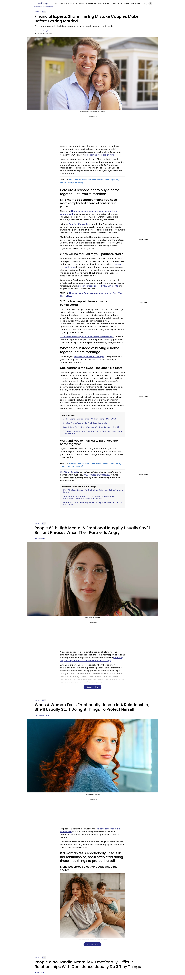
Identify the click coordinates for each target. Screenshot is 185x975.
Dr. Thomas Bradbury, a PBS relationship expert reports (87, 336)
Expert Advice (135, 4)
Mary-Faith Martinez (42, 715)
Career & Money (123, 4)
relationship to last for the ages (89, 356)
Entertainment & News (93, 4)
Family (81, 4)
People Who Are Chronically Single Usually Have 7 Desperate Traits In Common (93, 503)
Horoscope (70, 4)
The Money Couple (42, 31)
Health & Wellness (109, 4)
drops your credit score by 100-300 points (98, 286)
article (79, 224)
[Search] (145, 3)
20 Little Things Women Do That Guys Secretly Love (86, 423)
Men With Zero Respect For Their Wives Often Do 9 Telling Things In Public (93, 491)
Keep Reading (92, 687)
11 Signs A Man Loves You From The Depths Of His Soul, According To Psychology (92, 432)
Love (56, 4)
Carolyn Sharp (40, 538)
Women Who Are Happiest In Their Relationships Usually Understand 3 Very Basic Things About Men (88, 497)
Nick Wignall (39, 972)
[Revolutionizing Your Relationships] (43, 3)
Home (37, 12)
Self (77, 4)
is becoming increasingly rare (99, 155)
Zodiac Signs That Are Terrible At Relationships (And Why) (89, 419)
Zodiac (62, 4)
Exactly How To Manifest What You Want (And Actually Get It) (91, 427)
